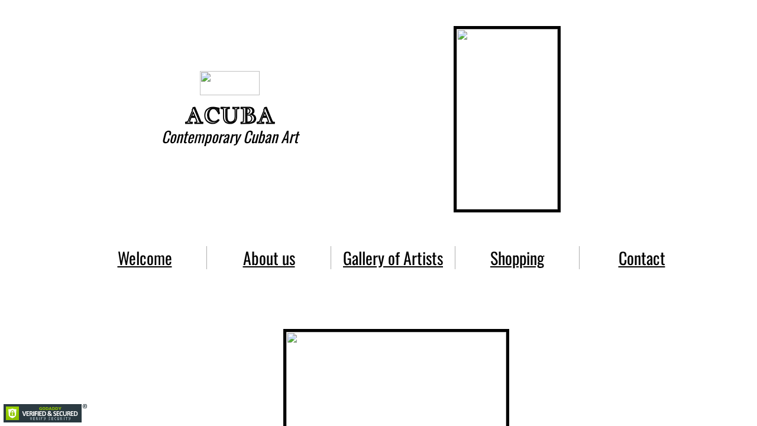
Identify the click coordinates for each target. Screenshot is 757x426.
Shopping (517, 258)
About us (269, 258)
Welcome (145, 258)
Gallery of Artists (393, 258)
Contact (642, 258)
